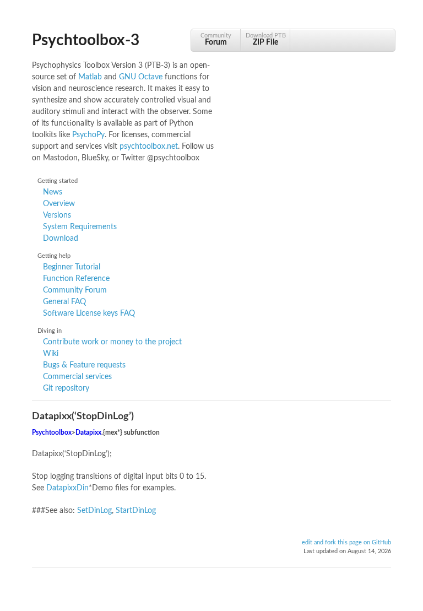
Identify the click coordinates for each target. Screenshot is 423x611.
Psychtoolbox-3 (85, 40)
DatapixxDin (67, 488)
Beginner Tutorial (71, 267)
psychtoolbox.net (149, 146)
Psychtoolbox (52, 433)
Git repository (66, 388)
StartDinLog (136, 511)
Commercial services (77, 377)
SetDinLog (94, 511)
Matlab (90, 77)
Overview (59, 204)
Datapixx (88, 433)
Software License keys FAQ (89, 313)
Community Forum (75, 290)
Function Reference (76, 279)
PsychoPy (88, 135)
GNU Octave (140, 77)
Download (60, 238)
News (52, 192)
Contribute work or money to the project (112, 342)
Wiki (50, 354)
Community (215, 39)
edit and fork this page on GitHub (346, 542)
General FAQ (64, 302)
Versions (57, 215)
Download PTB (266, 39)
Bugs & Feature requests (84, 365)
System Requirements (80, 227)
